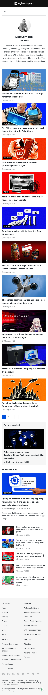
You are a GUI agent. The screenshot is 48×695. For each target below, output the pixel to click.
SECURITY (7, 89)
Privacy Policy (33, 681)
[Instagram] (13, 674)
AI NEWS (7, 123)
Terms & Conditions (8, 683)
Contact (13, 681)
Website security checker (11, 660)
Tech (4, 634)
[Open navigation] (4, 3)
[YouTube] (28, 674)
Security (5, 617)
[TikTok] (18, 674)
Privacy (5, 621)
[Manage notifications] (42, 689)
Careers (27, 657)
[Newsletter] (37, 674)
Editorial (5, 612)
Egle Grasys (10, 462)
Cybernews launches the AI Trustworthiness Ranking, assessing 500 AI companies (24, 455)
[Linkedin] (23, 674)
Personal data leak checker (9, 649)
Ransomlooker (7, 664)
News (4, 608)
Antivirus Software (31, 608)
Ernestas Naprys (9, 509)
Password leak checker (11, 655)
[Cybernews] (24, 3)
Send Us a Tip (29, 648)
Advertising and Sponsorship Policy (29, 683)
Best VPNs (28, 617)
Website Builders (30, 625)
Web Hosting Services (32, 630)
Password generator (10, 644)
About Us (27, 644)
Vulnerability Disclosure (10, 685)
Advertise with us (30, 653)
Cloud (4, 630)
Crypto (4, 625)
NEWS (6, 261)
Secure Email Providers (33, 621)
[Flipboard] (33, 674)
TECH (6, 192)
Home (4, 11)
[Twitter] (3, 674)
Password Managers (32, 612)
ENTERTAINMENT (10, 329)
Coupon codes (7, 668)
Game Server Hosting (32, 634)
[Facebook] (8, 674)
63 (16, 417)
